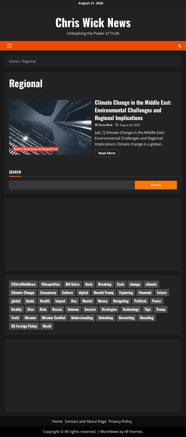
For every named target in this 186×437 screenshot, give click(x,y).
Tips (148, 309)
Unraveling (126, 317)
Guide (30, 301)
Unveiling (147, 317)
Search (15, 172)
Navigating (121, 301)
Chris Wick (105, 125)
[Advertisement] (93, 234)
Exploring (126, 292)
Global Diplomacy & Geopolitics (35, 149)
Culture (67, 292)
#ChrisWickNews (23, 284)
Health (45, 301)
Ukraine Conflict (54, 317)
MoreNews (109, 431)
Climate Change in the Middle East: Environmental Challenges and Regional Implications (50, 127)
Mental (87, 301)
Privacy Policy (120, 421)
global (15, 301)
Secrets (90, 309)
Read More (108, 154)
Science (73, 309)
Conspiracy (48, 292)
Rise (30, 309)
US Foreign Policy (24, 326)
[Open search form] (179, 45)
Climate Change (22, 292)
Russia (57, 309)
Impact (60, 301)
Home (57, 421)
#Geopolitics (50, 284)
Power (156, 301)
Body (89, 284)
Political (140, 301)
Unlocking (105, 317)
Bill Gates (73, 284)
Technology (131, 309)
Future (162, 292)
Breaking (104, 284)
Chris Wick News (93, 22)
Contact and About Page (85, 421)
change (135, 284)
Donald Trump (104, 292)
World (47, 326)
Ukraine (30, 317)
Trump (160, 309)
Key (74, 301)
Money (103, 301)
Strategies (109, 309)
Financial (145, 292)
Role (43, 309)
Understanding (82, 317)
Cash (120, 284)
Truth (15, 317)
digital (83, 292)
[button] (9, 46)
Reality (16, 309)
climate (151, 284)
